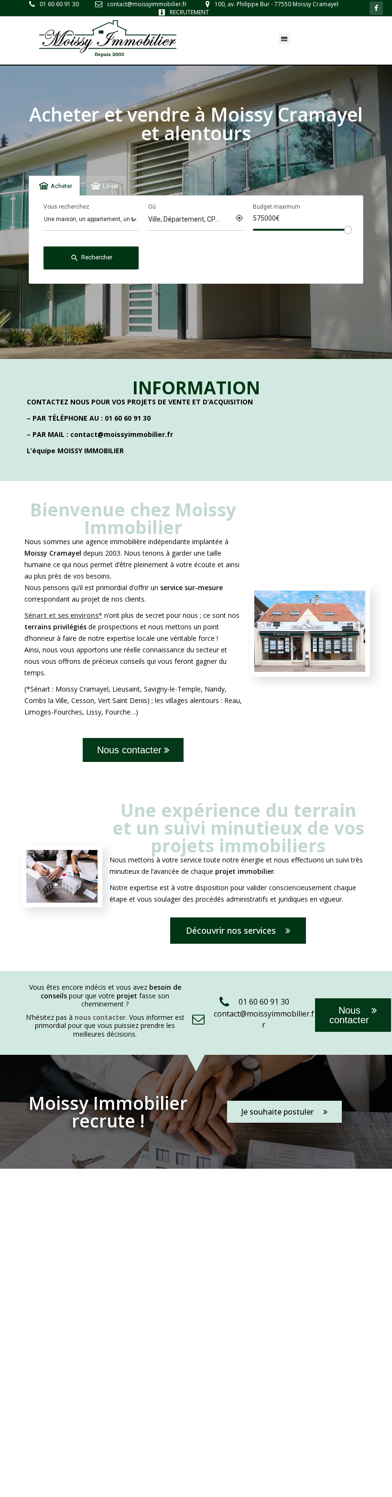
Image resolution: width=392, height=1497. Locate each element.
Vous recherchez (66, 206)
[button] (284, 38)
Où (152, 206)
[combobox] (91, 219)
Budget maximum (276, 206)
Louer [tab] (111, 186)
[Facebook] (376, 8)
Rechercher (91, 258)
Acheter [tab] (61, 186)
